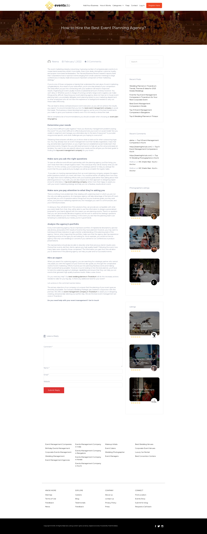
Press (107, 507)
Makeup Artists (111, 444)
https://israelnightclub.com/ (140, 147)
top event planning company (76, 182)
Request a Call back (143, 507)
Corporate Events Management (58, 452)
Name (46, 368)
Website (47, 382)
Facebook (155, 526)
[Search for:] (144, 61)
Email (46, 375)
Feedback (49, 503)
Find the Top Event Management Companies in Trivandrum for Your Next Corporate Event (143, 97)
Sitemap (48, 495)
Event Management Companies (58, 444)
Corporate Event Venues (145, 448)
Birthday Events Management (57, 448)
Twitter (159, 526)
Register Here (154, 5)
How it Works (105, 5)
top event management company (69, 150)
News (47, 507)
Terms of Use (50, 499)
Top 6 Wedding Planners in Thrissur (143, 116)
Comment (48, 347)
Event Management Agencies (57, 460)
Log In (142, 5)
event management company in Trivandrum (80, 292)
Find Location (140, 495)
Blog (77, 499)
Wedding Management (54, 456)
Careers (78, 495)
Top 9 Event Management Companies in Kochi (144, 149)
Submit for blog (141, 503)
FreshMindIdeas (113, 526)
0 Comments (94, 61)
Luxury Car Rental (142, 452)
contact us (109, 499)
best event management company (98, 108)
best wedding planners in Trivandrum (83, 277)
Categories (117, 5)
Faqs (127, 5)
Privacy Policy (110, 503)
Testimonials (80, 503)
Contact (134, 5)
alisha (131, 140)
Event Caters (110, 448)
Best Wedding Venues (144, 444)
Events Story (140, 499)
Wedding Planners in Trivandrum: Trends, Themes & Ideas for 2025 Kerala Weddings (143, 88)
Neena (55, 61)
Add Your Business (90, 5)
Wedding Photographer (115, 452)
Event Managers (111, 456)
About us (109, 495)
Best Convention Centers (145, 456)
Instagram (162, 526)
